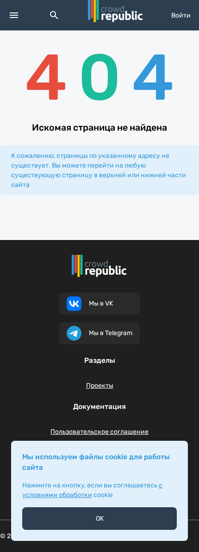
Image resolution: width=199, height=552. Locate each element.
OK (100, 518)
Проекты (99, 386)
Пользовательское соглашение (99, 432)
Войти (181, 15)
